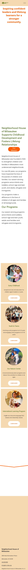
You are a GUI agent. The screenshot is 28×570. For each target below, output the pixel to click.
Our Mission (14, 149)
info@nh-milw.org (7, 565)
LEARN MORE (14, 298)
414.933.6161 (5, 562)
